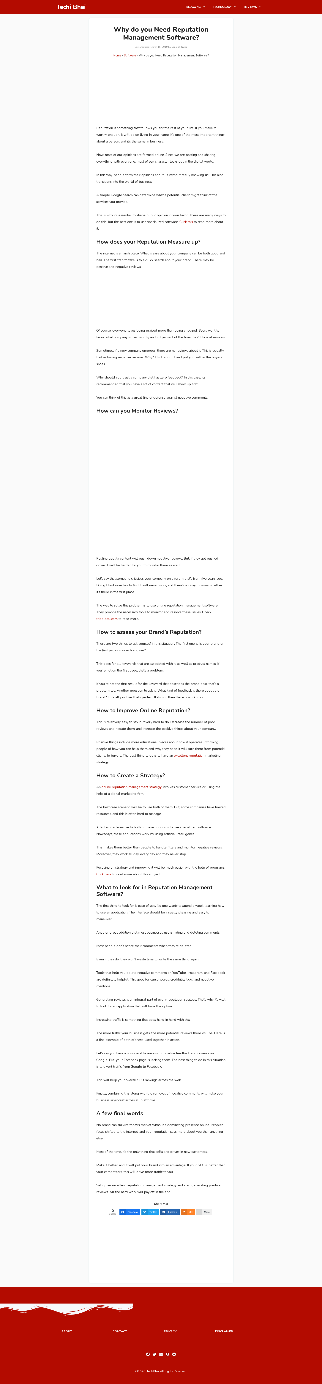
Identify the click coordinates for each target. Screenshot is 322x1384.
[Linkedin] (161, 1354)
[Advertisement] (161, 97)
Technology (222, 7)
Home (117, 55)
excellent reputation (189, 755)
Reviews (250, 7)
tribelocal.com (107, 619)
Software (130, 55)
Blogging (193, 7)
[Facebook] (148, 1354)
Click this (186, 222)
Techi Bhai (71, 7)
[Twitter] (154, 1354)
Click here (103, 874)
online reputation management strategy (132, 787)
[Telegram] (174, 1354)
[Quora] (167, 1354)
